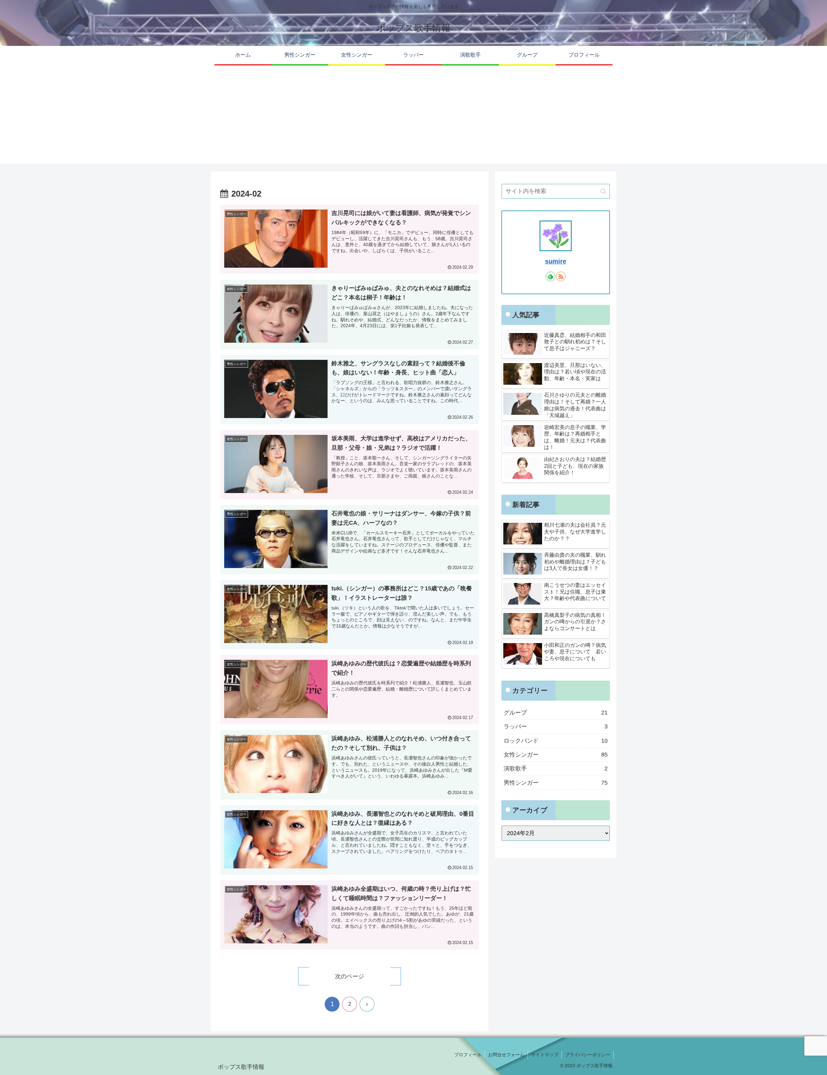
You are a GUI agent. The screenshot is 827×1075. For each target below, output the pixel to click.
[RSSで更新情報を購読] (561, 276)
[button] (603, 191)
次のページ (349, 976)
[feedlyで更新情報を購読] (550, 276)
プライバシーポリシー (587, 1054)
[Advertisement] (413, 118)
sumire (555, 261)
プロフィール (467, 1054)
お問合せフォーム (506, 1054)
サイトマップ (544, 1054)
